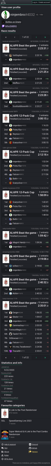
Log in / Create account (41, 2)
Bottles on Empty (13, 22)
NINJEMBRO (11, 26)
